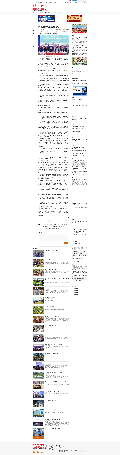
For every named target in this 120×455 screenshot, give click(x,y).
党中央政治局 (45, 228)
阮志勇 (59, 226)
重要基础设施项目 (53, 224)
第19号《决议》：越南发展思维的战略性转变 (53, 428)
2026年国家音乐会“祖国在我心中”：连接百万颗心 (79, 222)
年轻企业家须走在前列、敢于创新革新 (52, 391)
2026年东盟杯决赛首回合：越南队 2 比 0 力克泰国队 (79, 169)
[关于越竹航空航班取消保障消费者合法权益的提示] (38, 375)
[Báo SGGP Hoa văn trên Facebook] (69, 0)
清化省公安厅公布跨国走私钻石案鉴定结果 (79, 83)
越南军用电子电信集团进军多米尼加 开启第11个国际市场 (79, 199)
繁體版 (81, 12)
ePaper (74, 283)
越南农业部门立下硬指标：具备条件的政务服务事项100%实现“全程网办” (57, 279)
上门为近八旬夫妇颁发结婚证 (77, 280)
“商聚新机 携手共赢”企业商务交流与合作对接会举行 (55, 344)
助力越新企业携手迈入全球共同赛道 (51, 269)
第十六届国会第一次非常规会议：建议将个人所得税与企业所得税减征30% (78, 2)
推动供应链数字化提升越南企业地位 (51, 362)
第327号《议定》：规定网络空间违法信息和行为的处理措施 (79, 192)
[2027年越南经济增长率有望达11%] (38, 253)
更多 (37, 437)
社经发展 (49, 228)
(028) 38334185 (35, 451)
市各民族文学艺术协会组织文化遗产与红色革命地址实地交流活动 (79, 232)
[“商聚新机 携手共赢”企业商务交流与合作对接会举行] (38, 347)
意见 (85, 12)
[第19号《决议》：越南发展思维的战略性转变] (38, 432)
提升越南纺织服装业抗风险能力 (51, 325)
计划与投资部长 (54, 226)
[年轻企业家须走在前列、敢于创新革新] (38, 394)
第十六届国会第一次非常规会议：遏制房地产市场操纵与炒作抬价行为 (52, 2)
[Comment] (34, 44)
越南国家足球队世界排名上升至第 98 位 (79, 174)
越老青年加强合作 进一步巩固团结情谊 (78, 45)
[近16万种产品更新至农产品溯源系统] (38, 357)
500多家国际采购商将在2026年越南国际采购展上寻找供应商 (56, 381)
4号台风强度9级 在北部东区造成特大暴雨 (79, 264)
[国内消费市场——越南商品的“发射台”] (38, 319)
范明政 (62, 224)
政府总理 (58, 224)
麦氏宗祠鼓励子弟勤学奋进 (77, 131)
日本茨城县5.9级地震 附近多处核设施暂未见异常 (79, 111)
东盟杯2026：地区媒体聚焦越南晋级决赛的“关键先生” (79, 172)
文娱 (65, 12)
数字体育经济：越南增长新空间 (78, 160)
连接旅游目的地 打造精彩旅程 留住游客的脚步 (79, 256)
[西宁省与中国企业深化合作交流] (38, 300)
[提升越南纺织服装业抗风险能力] (38, 328)
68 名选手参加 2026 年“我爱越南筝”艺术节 (79, 229)
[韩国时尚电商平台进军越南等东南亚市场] (38, 403)
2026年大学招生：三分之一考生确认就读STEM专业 (79, 148)
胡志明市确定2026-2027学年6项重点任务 (79, 155)
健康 (63, 12)
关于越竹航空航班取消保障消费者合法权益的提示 (54, 372)
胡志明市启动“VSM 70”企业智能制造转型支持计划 (79, 195)
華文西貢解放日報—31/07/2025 (78, 284)
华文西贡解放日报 (40, 7)
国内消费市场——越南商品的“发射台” (52, 316)
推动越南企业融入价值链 (49, 259)
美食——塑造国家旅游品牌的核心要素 (78, 253)
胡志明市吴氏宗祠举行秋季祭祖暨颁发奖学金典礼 (79, 129)
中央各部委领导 (63, 226)
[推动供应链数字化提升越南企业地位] (38, 366)
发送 (66, 242)
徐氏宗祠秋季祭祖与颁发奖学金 (77, 126)
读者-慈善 (68, 12)
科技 (60, 12)
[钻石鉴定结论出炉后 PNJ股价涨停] (38, 413)
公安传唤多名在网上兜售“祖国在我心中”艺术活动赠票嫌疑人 (79, 78)
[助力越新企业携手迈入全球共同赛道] (38, 272)
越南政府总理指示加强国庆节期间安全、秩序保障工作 (79, 51)
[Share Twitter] (34, 33)
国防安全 (53, 228)
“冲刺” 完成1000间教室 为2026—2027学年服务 (79, 151)
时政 (35, 12)
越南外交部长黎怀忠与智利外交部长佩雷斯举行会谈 (79, 48)
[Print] (34, 38)
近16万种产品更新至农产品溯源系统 (51, 353)
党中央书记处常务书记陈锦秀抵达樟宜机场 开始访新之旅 (79, 38)
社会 (38, 12)
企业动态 (45, 12)
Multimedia (76, 261)
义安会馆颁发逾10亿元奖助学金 (77, 153)
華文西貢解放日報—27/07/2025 (77, 294)
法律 (40, 12)
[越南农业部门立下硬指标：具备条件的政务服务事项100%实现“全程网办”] (38, 282)
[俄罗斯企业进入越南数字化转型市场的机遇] (38, 422)
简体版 (77, 12)
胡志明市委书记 (45, 226)
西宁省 (65, 224)
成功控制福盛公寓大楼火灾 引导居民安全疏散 (79, 276)
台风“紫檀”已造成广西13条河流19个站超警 (79, 108)
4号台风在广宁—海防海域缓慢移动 (78, 278)
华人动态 (52, 12)
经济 (43, 12)
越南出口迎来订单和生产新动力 (51, 334)
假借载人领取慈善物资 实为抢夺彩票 (79, 68)
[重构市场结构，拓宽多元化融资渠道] (38, 291)
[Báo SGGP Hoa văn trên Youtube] (70, 0)
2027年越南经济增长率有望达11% (51, 250)
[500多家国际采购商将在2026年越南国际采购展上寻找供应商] (38, 385)
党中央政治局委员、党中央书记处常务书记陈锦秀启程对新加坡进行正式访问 (79, 54)
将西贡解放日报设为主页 (84, 451)
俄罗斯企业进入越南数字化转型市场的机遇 (53, 419)
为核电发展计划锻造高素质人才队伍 (79, 179)
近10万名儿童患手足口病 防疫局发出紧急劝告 (79, 204)
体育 (58, 12)
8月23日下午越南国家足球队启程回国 (78, 166)
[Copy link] (34, 41)
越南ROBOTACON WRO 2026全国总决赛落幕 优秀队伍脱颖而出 (79, 189)
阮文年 (50, 226)
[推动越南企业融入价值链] (38, 263)
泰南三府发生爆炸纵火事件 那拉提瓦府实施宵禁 (79, 106)
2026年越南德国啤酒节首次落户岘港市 (78, 251)
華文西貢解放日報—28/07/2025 (77, 292)
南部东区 (48, 224)
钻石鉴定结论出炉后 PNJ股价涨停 (51, 409)
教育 (55, 12)
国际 (49, 12)
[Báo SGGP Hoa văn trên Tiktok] (72, 0)
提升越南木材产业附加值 (49, 306)
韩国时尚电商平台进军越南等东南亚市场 (52, 400)
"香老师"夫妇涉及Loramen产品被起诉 (78, 75)
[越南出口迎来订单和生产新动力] (38, 338)
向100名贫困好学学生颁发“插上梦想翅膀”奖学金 (79, 140)
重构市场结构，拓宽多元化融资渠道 (51, 287)
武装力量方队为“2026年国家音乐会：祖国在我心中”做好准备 (79, 238)
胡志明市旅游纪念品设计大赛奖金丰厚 (78, 258)
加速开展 (44, 224)
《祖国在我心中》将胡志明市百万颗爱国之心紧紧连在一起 (79, 235)
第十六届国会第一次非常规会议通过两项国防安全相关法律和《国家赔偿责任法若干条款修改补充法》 (79, 272)
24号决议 (57, 228)
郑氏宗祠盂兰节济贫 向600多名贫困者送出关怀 (79, 134)
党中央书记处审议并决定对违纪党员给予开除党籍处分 (79, 81)
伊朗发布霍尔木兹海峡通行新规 (78, 99)
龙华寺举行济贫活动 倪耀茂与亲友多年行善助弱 (79, 119)
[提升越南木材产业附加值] (38, 310)
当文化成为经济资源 (76, 243)
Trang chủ (33, 13)
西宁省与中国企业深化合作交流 (51, 297)
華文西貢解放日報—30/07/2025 (77, 288)
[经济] (34, 46)
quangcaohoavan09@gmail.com (38, 452)
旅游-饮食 (72, 12)
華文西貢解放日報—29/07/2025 (77, 290)
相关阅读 (35, 248)
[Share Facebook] (34, 30)
